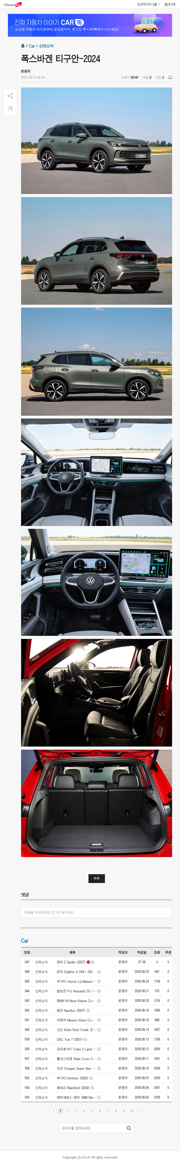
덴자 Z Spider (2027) (71, 962)
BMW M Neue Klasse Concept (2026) (76, 1001)
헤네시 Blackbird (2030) (73, 1088)
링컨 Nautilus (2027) (71, 1010)
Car (32, 46)
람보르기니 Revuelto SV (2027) (76, 991)
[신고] (170, 77)
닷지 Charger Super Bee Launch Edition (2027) (76, 1068)
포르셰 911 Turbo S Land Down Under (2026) (76, 1049)
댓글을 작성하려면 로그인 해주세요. (49, 912)
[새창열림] (15, 4)
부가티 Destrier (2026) (72, 1078)
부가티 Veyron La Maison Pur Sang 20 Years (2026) (76, 981)
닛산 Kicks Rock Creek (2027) (76, 1030)
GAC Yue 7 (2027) (70, 1039)
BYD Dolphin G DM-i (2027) (76, 972)
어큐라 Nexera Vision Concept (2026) (76, 1020)
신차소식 (46, 46)
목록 (97, 878)
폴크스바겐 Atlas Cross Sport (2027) (76, 1059)
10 (131, 1111)
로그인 (172, 4)
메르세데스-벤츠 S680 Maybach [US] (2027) (76, 1097)
